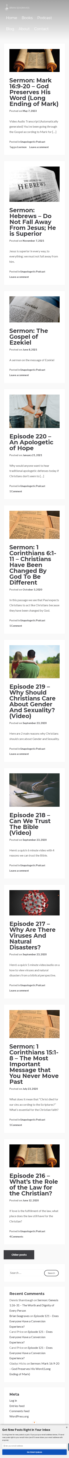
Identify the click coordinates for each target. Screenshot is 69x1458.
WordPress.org (19, 1416)
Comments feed (19, 1411)
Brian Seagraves (19, 1316)
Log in (13, 1400)
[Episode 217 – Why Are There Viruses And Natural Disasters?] (34, 903)
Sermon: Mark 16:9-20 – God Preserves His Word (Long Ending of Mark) (34, 92)
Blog (10, 29)
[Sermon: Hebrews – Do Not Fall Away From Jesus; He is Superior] (34, 184)
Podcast (44, 18)
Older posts (18, 1254)
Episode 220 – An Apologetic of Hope (31, 442)
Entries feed (16, 1406)
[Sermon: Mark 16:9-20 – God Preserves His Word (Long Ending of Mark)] (34, 60)
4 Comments (16, 1236)
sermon (22, 147)
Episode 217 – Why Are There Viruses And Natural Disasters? (32, 935)
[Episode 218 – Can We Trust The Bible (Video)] (34, 790)
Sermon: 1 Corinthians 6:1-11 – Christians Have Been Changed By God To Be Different (32, 565)
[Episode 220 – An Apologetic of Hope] (34, 411)
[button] (34, 1430)
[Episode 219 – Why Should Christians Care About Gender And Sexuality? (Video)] (34, 661)
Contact (41, 29)
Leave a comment (39, 147)
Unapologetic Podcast (32, 141)
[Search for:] (26, 1272)
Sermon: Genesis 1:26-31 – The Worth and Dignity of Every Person (33, 1305)
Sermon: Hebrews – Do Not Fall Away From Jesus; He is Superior (32, 222)
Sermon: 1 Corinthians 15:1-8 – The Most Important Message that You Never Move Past (34, 1064)
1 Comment (15, 491)
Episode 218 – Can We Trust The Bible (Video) (30, 824)
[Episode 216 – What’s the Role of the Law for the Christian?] (34, 1155)
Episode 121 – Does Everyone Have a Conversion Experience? (34, 1321)
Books (27, 18)
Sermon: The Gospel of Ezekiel (28, 336)
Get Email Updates (34, 1452)
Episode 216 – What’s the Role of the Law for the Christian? (33, 1184)
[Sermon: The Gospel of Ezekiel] (34, 309)
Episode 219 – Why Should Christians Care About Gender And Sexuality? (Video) (32, 701)
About (24, 29)
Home (11, 18)
